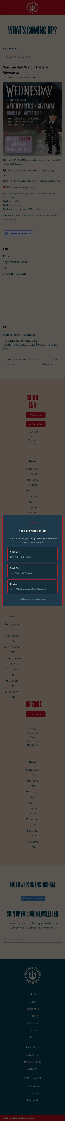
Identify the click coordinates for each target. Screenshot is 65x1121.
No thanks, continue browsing (32, 599)
